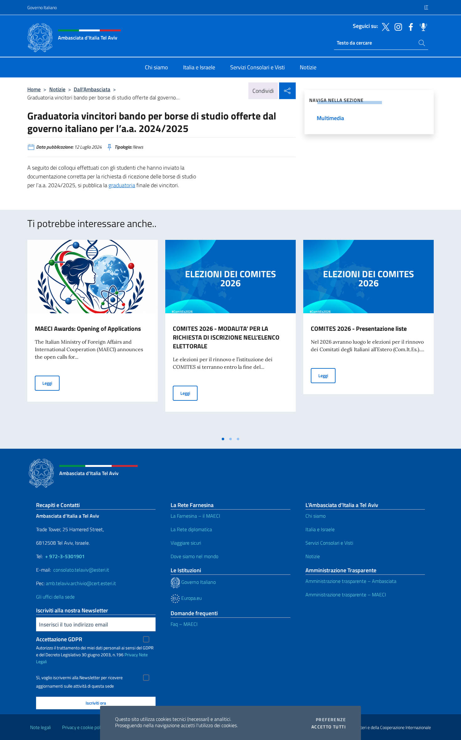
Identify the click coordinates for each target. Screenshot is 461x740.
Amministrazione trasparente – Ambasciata (350, 581)
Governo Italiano (42, 7)
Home (34, 89)
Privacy (131, 654)
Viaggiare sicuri (186, 543)
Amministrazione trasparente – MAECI (345, 594)
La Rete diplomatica (191, 529)
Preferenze (331, 719)
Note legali (40, 727)
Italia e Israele (320, 529)
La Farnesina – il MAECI (195, 516)
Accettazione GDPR (59, 639)
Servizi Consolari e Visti (329, 543)
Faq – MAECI (184, 624)
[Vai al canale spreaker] (422, 26)
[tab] (223, 439)
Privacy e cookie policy (84, 727)
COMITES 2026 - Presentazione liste (359, 328)
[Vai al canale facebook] (409, 26)
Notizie (57, 89)
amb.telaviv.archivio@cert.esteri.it (81, 583)
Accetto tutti (328, 727)
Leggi (51, 382)
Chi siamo (315, 516)
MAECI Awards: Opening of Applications (88, 328)
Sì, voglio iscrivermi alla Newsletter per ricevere (79, 677)
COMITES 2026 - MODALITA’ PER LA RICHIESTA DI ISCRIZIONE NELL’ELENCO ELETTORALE (226, 337)
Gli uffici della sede (55, 596)
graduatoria (122, 185)
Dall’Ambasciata (92, 89)
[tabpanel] (92, 336)
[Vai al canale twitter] (384, 26)
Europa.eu (191, 598)
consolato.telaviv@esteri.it (81, 570)
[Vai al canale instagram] (396, 26)
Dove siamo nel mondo (194, 556)
